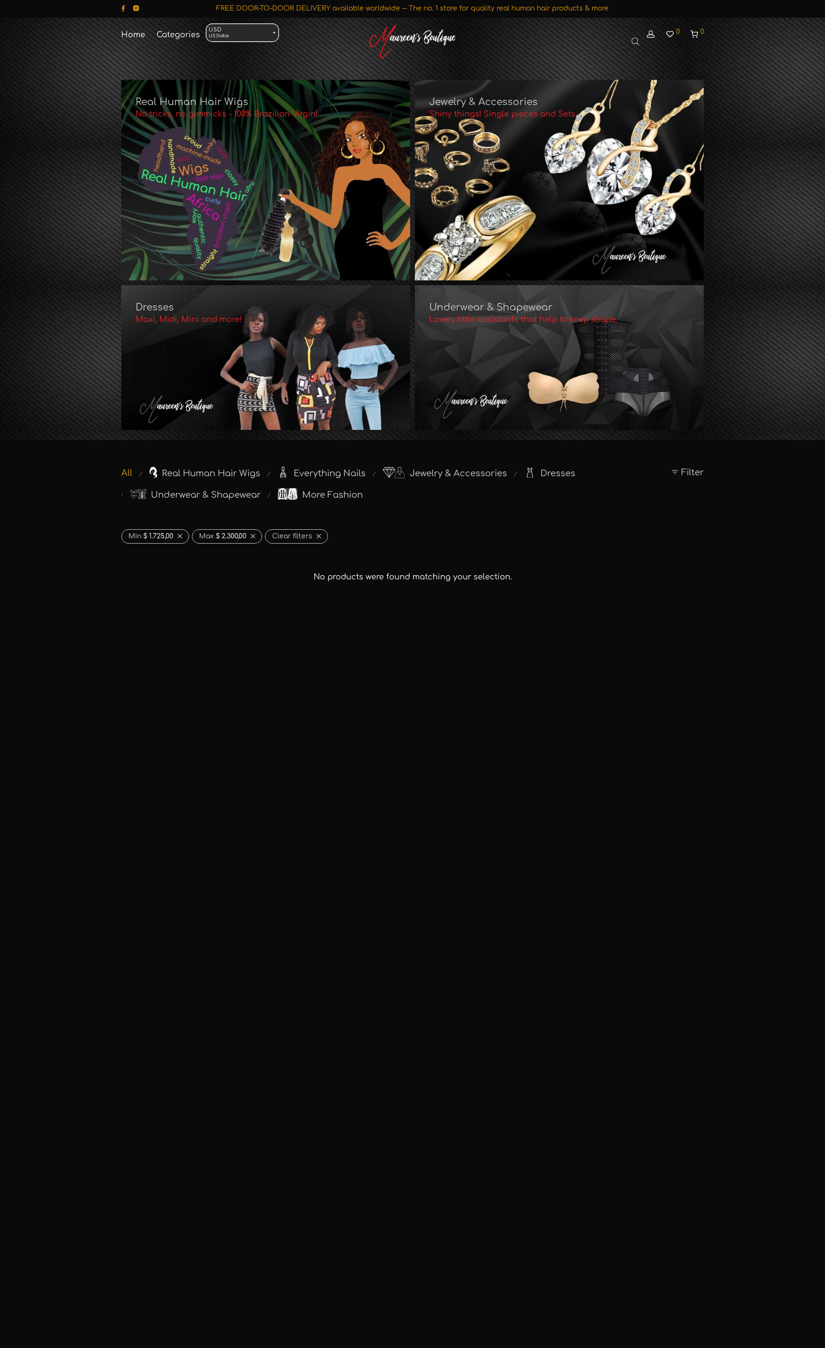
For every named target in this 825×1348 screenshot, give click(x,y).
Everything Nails (330, 473)
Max (222, 536)
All (126, 473)
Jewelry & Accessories (483, 101)
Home (133, 35)
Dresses (155, 307)
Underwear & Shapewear (490, 307)
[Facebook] (123, 8)
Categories (178, 35)
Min (150, 536)
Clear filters (292, 536)
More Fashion (332, 495)
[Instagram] (135, 8)
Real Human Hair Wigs (192, 101)
